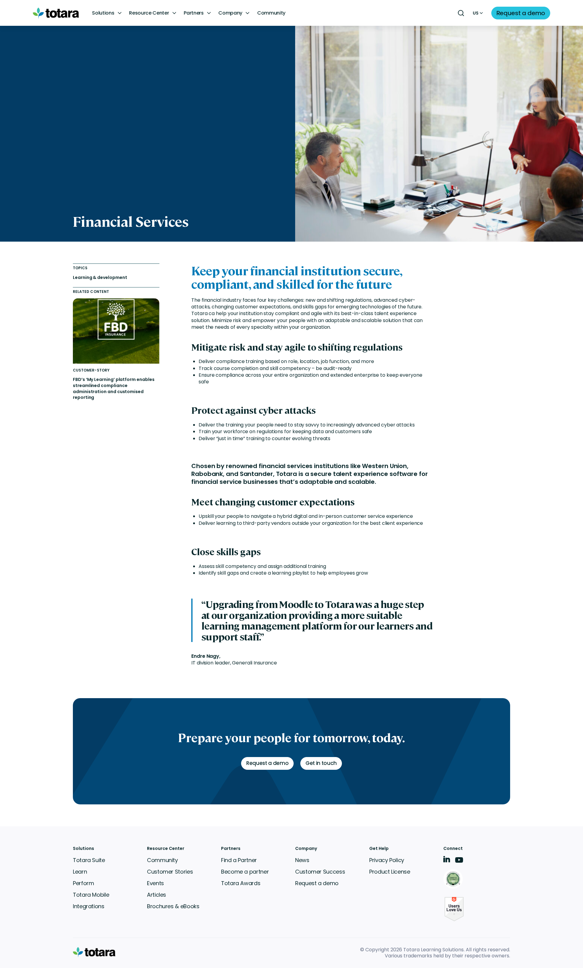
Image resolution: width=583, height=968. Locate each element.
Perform (83, 883)
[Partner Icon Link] (454, 879)
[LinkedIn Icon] (446, 860)
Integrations (88, 906)
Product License (389, 871)
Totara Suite (89, 860)
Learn (80, 871)
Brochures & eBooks (173, 906)
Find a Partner (239, 860)
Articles (156, 894)
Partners (193, 13)
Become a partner (245, 871)
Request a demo (317, 883)
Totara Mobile (91, 894)
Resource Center (149, 13)
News (302, 860)
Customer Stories (170, 871)
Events (155, 883)
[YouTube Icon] (459, 862)
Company (230, 13)
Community (271, 13)
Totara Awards (240, 883)
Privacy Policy (386, 860)
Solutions (103, 13)
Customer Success (320, 871)
